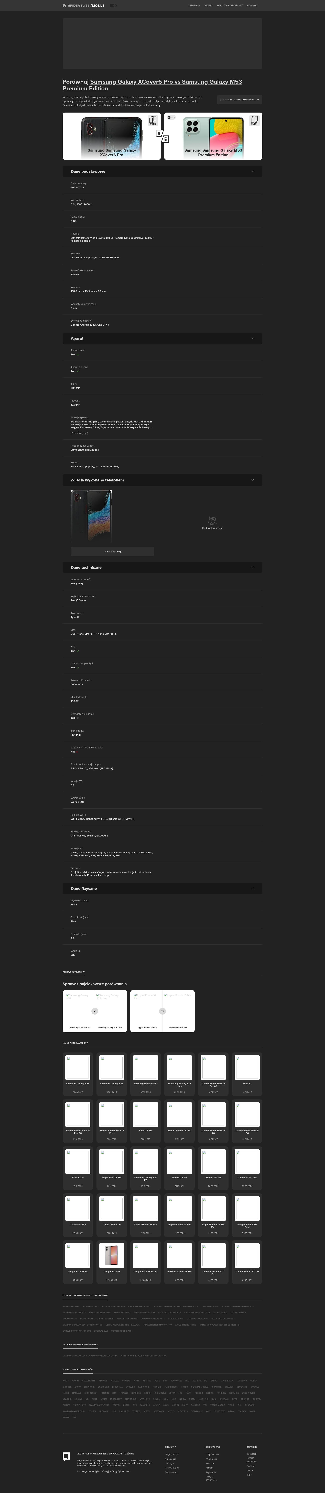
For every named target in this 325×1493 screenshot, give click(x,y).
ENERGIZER (103, 1386)
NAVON (156, 1399)
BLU (187, 1380)
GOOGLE (255, 1386)
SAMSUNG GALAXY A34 (74, 1312)
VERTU (147, 1411)
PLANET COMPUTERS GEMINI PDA (238, 1306)
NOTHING (203, 1399)
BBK (165, 1380)
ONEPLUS (224, 1399)
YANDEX (242, 1411)
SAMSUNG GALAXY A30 (169, 1312)
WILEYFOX (220, 1411)
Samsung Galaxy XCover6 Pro (131, 81)
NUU (213, 1399)
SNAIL (166, 1405)
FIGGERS (157, 1386)
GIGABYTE (216, 1386)
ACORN (75, 1380)
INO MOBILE (160, 1392)
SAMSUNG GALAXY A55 (113, 1306)
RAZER (126, 1405)
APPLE (136, 1380)
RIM (135, 1405)
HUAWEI (124, 1392)
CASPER (214, 1380)
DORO (78, 1386)
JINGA (172, 1392)
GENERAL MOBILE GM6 (198, 1318)
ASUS (157, 1380)
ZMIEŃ (153, 124)
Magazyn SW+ (171, 1454)
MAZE (94, 1399)
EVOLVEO (130, 1386)
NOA (174, 1399)
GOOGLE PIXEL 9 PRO (121, 1330)
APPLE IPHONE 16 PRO (185, 1324)
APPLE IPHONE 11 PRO (127, 1318)
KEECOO (199, 1392)
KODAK (209, 1392)
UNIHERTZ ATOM (122, 1312)
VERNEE (136, 1411)
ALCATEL (103, 1380)
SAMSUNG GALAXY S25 (223, 1318)
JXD (180, 1392)
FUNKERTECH (171, 1386)
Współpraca (211, 1458)
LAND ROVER (248, 1392)
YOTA (252, 1411)
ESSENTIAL (117, 1386)
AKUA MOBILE (88, 1380)
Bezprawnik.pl (171, 1472)
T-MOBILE (195, 1405)
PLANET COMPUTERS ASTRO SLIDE (96, 1318)
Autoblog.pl (170, 1458)
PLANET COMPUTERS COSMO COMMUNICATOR (176, 1306)
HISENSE (105, 1392)
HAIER (66, 1392)
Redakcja (210, 1463)
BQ (205, 1380)
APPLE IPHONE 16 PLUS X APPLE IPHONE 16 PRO (143, 1355)
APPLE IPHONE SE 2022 (139, 1306)
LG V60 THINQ (220, 1312)
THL (239, 1405)
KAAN (188, 1392)
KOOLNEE (234, 1392)
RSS (249, 1474)
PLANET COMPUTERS (99, 1405)
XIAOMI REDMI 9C (71, 1306)
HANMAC (76, 1392)
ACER (65, 1380)
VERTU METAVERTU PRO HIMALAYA (122, 1324)
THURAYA (249, 1405)
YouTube (251, 1465)
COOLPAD (242, 1380)
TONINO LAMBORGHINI (74, 1411)
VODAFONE (197, 1411)
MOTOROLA (130, 1399)
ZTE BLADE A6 (101, 1330)
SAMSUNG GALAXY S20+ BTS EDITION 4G (219, 1324)
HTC (114, 1392)
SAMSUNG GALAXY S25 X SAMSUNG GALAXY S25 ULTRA (90, 1355)
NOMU (192, 1399)
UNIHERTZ (124, 1411)
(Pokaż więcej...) (79, 433)
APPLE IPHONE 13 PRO (144, 1312)
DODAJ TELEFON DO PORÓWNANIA (242, 99)
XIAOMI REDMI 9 (238, 1312)
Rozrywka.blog (172, 1467)
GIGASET (229, 1386)
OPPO (234, 1399)
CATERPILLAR (228, 1380)
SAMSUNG (145, 1405)
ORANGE (245, 1399)
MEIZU (104, 1399)
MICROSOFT (116, 1399)
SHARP (156, 1405)
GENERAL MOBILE (199, 1386)
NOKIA (182, 1399)
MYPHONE (145, 1399)
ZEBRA (66, 1417)
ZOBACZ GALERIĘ (112, 551)
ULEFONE (104, 1411)
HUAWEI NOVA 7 (91, 1306)
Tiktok (250, 1470)
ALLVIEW (126, 1380)
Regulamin (211, 1472)
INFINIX (147, 1392)
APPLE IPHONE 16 (210, 1306)
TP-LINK (92, 1411)
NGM (166, 1399)
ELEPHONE (89, 1386)
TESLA (231, 1405)
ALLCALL (115, 1380)
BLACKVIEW (176, 1380)
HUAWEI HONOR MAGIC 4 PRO (157, 1324)
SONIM (175, 1405)
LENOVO (78, 1399)
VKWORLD (183, 1411)
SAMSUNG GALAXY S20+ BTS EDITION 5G (82, 1324)
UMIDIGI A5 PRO (175, 1318)
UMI (114, 1411)
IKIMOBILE (136, 1392)
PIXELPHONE (79, 1405)
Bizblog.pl (169, 1463)
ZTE (74, 1417)
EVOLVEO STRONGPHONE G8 (77, 1330)
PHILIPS (66, 1405)
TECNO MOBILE (217, 1405)
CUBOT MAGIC (70, 1318)
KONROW (221, 1392)
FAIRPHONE (143, 1386)
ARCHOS (147, 1380)
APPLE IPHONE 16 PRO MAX (197, 1312)
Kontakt (209, 1467)
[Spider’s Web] (76, 5)
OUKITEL (257, 1399)
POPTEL (116, 1405)
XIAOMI (231, 1411)
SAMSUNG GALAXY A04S (153, 1318)
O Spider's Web (213, 1454)
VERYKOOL (159, 1411)
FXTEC (184, 1386)
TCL (205, 1405)
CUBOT (253, 1380)
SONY (185, 1405)
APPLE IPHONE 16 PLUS (100, 1312)
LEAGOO (67, 1399)
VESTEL (171, 1411)
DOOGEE (67, 1386)
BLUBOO (197, 1380)
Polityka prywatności (211, 1478)
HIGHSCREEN (90, 1392)
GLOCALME (242, 1386)
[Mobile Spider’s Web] (97, 5)
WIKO (208, 1411)
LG (87, 1399)
